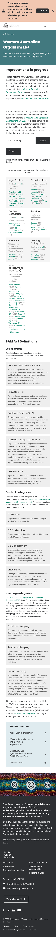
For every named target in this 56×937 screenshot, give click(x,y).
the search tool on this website (35, 98)
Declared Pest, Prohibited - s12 (15, 196)
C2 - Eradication (15, 232)
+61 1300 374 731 (15, 879)
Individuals (8, 862)
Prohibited (35, 255)
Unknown (12, 254)
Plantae (34, 190)
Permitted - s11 (14, 192)
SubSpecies (36, 227)
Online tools (9, 34)
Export (12, 151)
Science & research (38, 862)
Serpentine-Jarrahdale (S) (14, 308)
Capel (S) (21, 314)
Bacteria (39, 196)
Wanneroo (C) (14, 323)
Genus (34, 225)
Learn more (42, 11)
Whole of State (14, 285)
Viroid (44, 201)
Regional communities (13, 870)
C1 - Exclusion (14, 226)
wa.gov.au (33, 930)
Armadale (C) (19, 325)
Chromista (35, 199)
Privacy (17, 926)
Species (34, 223)
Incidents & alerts (37, 873)
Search (43, 141)
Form (33, 230)
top (51, 933)
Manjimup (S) (14, 291)
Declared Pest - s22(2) (16, 200)
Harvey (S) (13, 305)
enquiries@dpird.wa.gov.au (20, 888)
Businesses (8, 866)
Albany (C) (18, 294)
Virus (43, 194)
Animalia (34, 192)
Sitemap (6, 926)
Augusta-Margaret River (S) (16, 297)
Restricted (35, 259)
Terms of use (28, 926)
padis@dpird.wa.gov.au (24, 713)
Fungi (33, 194)
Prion (37, 203)
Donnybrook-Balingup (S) (16, 301)
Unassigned (13, 223)
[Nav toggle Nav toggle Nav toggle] (51, 26)
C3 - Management (14, 229)
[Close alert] (52, 10)
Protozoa (35, 201)
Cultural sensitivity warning (14, 930)
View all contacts (14, 899)
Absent (11, 259)
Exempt (34, 257)
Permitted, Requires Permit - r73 (16, 204)
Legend (18, 184)
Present (11, 257)
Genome (43, 230)
